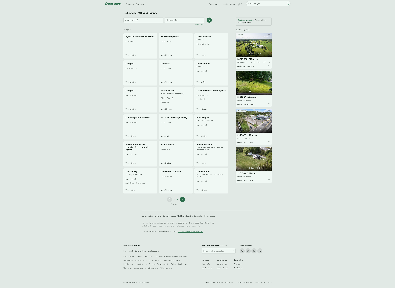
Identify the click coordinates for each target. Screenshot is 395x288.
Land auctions (153, 251)
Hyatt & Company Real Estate (139, 36)
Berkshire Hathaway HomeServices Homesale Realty (137, 147)
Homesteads (128, 260)
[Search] (287, 3)
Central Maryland (169, 216)
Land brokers (222, 260)
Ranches (152, 264)
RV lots (173, 264)
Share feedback (246, 245)
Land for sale (128, 251)
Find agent (140, 4)
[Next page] (182, 199)
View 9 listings (130, 55)
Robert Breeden (204, 144)
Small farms (182, 264)
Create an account (245, 20)
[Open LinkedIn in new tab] (259, 250)
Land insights (207, 268)
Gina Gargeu (202, 117)
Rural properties (163, 264)
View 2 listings (166, 55)
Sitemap (240, 282)
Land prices (238, 260)
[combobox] (143, 20)
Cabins (140, 256)
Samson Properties (170, 36)
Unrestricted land (151, 268)
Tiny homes (127, 268)
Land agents (147, 216)
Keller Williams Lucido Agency (210, 90)
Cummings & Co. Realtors (137, 117)
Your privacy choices (216, 282)
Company (238, 264)
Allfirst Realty (167, 144)
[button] (240, 51)
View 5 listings (166, 190)
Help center (206, 264)
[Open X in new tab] (254, 250)
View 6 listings (130, 109)
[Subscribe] (233, 250)
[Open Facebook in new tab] (242, 250)
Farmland (183, 256)
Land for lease (140, 251)
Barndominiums (129, 256)
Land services (222, 264)
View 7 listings (166, 109)
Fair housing (229, 282)
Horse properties (141, 260)
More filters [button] (199, 24)
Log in (225, 4)
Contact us (238, 268)
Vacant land (138, 268)
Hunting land (168, 260)
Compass (129, 63)
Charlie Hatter (203, 171)
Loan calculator (223, 268)
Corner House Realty (171, 171)
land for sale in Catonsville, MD (190, 231)
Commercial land (171, 256)
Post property (214, 4)
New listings (248, 282)
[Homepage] (112, 3)
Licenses (257, 282)
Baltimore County (185, 216)
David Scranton (203, 36)
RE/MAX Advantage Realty (174, 117)
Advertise (205, 260)
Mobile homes (128, 264)
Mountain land (141, 264)
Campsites (148, 256)
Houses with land (155, 260)
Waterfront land (166, 268)
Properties (130, 4)
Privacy (269, 282)
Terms (263, 282)
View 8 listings (130, 82)
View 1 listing (201, 55)
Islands (177, 260)
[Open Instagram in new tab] (248, 250)
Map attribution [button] (144, 282)
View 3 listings (166, 82)
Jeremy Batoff (203, 63)
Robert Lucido (168, 90)
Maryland (157, 216)
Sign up (232, 4)
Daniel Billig (131, 171)
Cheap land (158, 256)
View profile (200, 82)
